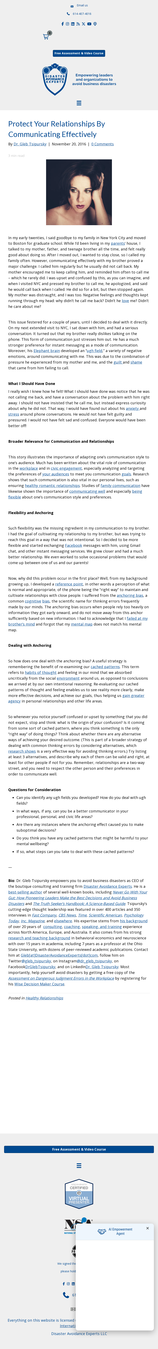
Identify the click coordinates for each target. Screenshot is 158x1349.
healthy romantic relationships (52, 485)
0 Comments (102, 143)
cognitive (33, 601)
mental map (82, 624)
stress (13, 414)
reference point (69, 584)
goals (126, 474)
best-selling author (25, 892)
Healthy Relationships (44, 998)
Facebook (73, 545)
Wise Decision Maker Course (39, 984)
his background (134, 920)
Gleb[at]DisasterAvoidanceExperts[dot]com (59, 955)
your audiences (55, 474)
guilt (118, 362)
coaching (72, 926)
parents (118, 243)
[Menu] (79, 1165)
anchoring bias (130, 595)
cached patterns (105, 666)
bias (46, 601)
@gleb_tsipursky (36, 960)
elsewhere (63, 920)
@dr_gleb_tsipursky (94, 960)
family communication (120, 485)
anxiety (133, 408)
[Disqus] (79, 1066)
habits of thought (41, 672)
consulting (52, 926)
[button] (46, 37)
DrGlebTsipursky (40, 966)
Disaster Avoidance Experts (108, 886)
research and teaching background (39, 937)
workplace (29, 468)
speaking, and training (102, 926)
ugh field (94, 350)
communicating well (87, 491)
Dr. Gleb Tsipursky (102, 966)
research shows (22, 751)
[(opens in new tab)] (79, 1193)
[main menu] (79, 103)
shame (136, 362)
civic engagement (66, 468)
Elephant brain (47, 350)
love (125, 300)
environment (68, 678)
